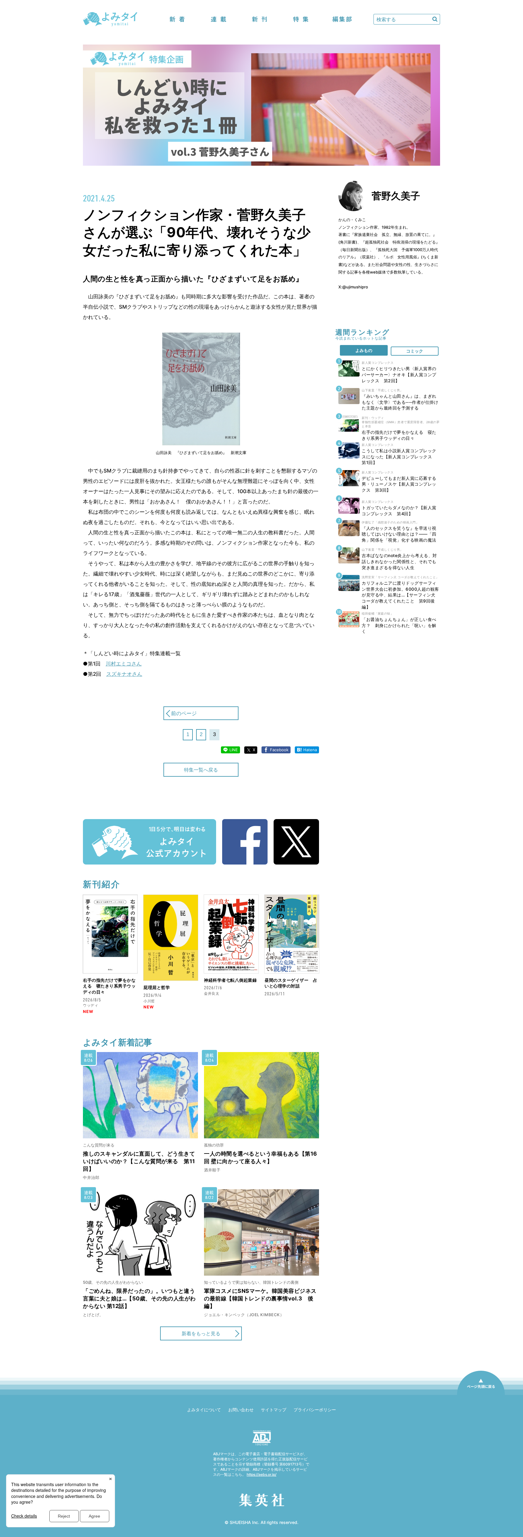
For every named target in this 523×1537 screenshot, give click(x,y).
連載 (218, 19)
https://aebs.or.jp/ (261, 1474)
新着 (177, 19)
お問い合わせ (241, 1409)
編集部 (342, 19)
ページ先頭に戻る (481, 1395)
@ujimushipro (355, 286)
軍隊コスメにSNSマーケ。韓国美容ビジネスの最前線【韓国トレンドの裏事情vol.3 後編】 (260, 1298)
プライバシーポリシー (315, 1409)
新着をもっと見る (201, 1333)
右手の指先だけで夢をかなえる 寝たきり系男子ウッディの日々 (109, 986)
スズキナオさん (124, 674)
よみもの (363, 350)
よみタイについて (204, 1409)
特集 (301, 19)
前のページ (184, 713)
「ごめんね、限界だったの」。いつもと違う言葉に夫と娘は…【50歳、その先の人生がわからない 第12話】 (139, 1298)
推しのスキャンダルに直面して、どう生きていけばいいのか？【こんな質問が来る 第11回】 (139, 1161)
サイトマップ (273, 1409)
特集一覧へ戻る (201, 770)
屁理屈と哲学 (156, 987)
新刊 (259, 19)
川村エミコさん (124, 664)
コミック (414, 351)
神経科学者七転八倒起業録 (230, 980)
